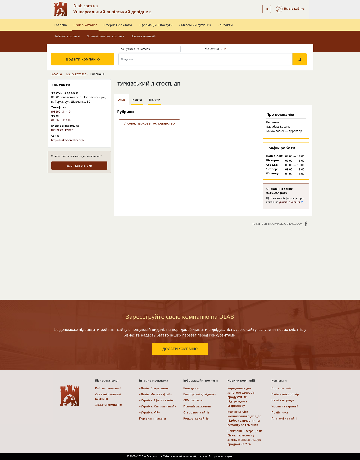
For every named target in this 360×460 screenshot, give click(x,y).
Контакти (225, 25)
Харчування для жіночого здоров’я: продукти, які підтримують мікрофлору (241, 397)
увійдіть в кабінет (290, 202)
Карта (137, 100)
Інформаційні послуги (155, 25)
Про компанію (281, 388)
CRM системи (192, 400)
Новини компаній (143, 36)
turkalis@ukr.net (62, 130)
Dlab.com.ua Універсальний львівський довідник (112, 9)
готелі (223, 48)
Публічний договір (285, 394)
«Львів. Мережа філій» (155, 394)
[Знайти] (299, 59)
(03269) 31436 (61, 120)
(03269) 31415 (61, 111)
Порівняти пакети (152, 418)
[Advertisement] (79, 202)
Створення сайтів (196, 412)
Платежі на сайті (284, 418)
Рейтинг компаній (67, 36)
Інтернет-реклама (118, 25)
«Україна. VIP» (149, 412)
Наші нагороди (282, 400)
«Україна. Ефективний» (156, 400)
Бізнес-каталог (85, 25)
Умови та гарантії (284, 406)
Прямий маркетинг (197, 406)
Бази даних (191, 388)
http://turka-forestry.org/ (67, 140)
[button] (291, 9)
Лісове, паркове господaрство (149, 123)
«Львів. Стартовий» (153, 388)
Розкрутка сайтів (196, 418)
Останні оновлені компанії (105, 36)
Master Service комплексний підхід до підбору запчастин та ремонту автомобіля (244, 418)
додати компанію (180, 349)
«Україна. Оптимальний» (157, 406)
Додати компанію (82, 59)
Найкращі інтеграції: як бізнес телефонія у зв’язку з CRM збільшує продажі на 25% (245, 437)
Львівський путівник (195, 25)
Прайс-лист (279, 412)
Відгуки (154, 100)
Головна (60, 25)
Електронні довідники (199, 394)
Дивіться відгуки (79, 166)
